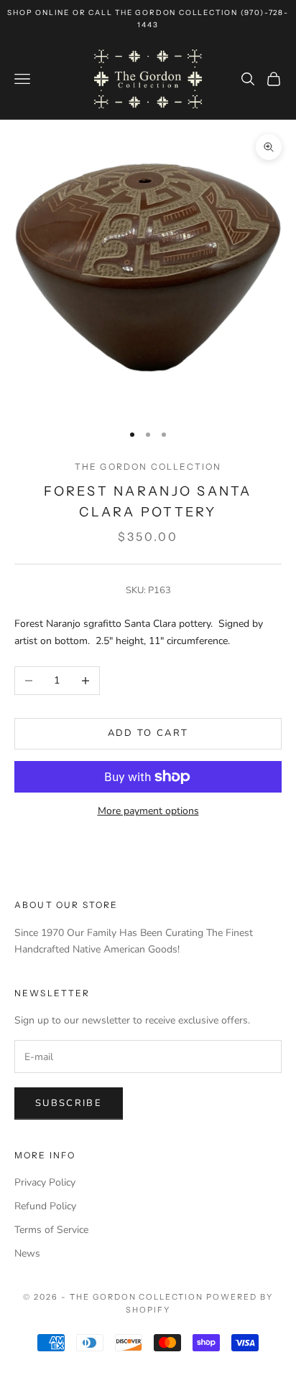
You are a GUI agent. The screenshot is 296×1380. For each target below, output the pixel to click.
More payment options (148, 811)
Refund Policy (45, 1206)
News (27, 1253)
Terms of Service (51, 1230)
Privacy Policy (44, 1182)
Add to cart (148, 733)
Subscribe (68, 1103)
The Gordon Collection (148, 466)
